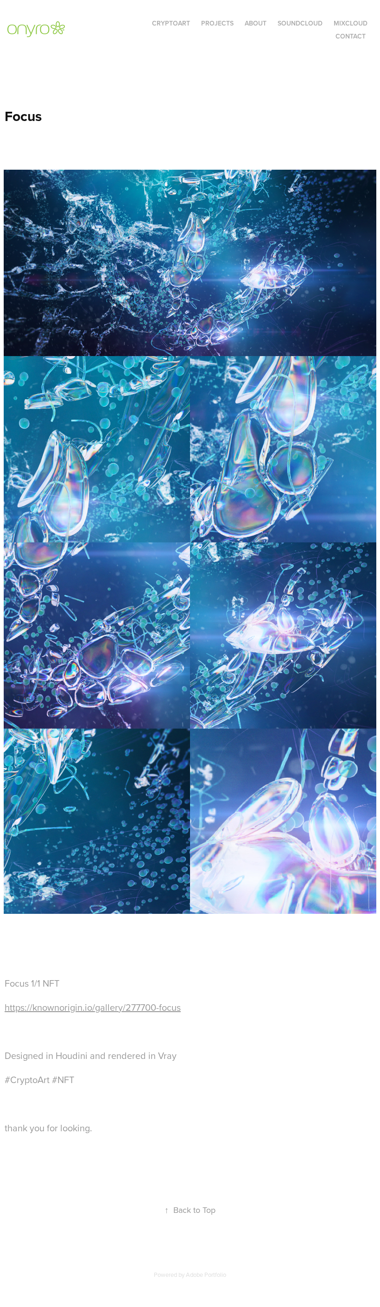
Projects (217, 23)
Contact (351, 36)
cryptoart (171, 23)
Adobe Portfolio (206, 1274)
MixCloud (350, 23)
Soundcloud (300, 23)
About (255, 23)
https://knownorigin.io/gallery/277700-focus (93, 1007)
